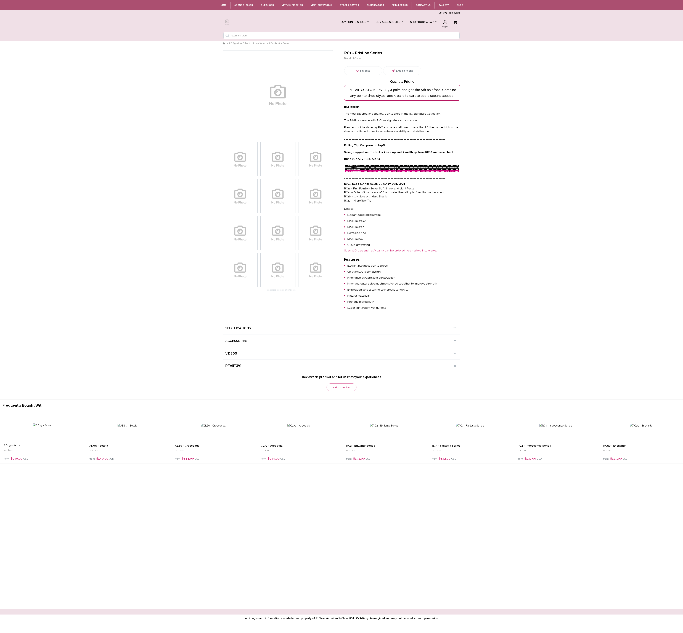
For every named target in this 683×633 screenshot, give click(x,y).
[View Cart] (455, 22)
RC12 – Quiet (352, 192)
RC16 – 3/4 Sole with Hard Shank (365, 196)
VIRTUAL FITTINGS (292, 5)
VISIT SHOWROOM (321, 5)
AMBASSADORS (375, 5)
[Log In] (445, 22)
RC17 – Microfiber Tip (357, 200)
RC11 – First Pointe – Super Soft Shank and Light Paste (379, 188)
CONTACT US (423, 5)
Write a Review (341, 387)
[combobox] (341, 35)
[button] (354, 22)
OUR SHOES (267, 5)
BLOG (460, 5)
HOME (223, 5)
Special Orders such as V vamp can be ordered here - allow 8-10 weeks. (390, 250)
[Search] (227, 36)
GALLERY (443, 5)
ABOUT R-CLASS (243, 5)
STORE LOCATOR (349, 5)
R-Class (357, 58)
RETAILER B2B (400, 5)
